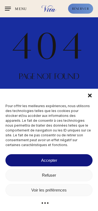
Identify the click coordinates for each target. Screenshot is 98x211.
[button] (90, 95)
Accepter (49, 160)
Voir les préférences (49, 190)
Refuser (49, 175)
